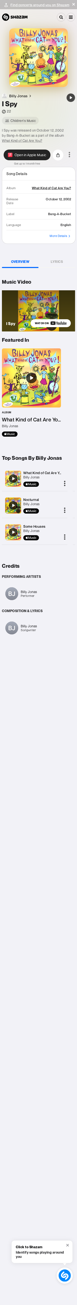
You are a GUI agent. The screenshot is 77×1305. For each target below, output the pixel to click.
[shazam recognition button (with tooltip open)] (65, 1276)
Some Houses (34, 526)
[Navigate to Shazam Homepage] (15, 17)
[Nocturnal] (13, 505)
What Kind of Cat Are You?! (44, 473)
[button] (73, 4)
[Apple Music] (10, 434)
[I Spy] (71, 97)
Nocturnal (31, 499)
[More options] (69, 155)
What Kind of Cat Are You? (22, 140)
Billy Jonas (31, 477)
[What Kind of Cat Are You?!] (13, 478)
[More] (64, 484)
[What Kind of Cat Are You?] (31, 392)
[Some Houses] (13, 532)
